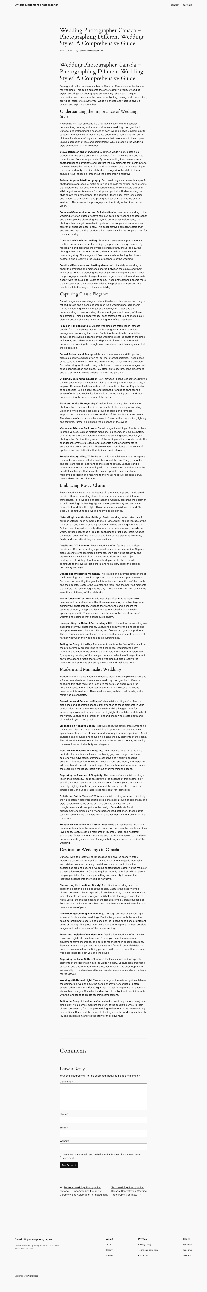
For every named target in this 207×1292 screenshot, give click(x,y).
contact (175, 5)
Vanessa (82, 50)
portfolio (187, 5)
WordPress (33, 1276)
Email (64, 1127)
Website (64, 1141)
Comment (66, 1081)
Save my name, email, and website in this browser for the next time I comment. (102, 1156)
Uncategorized (96, 50)
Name (64, 1114)
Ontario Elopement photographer (36, 4)
